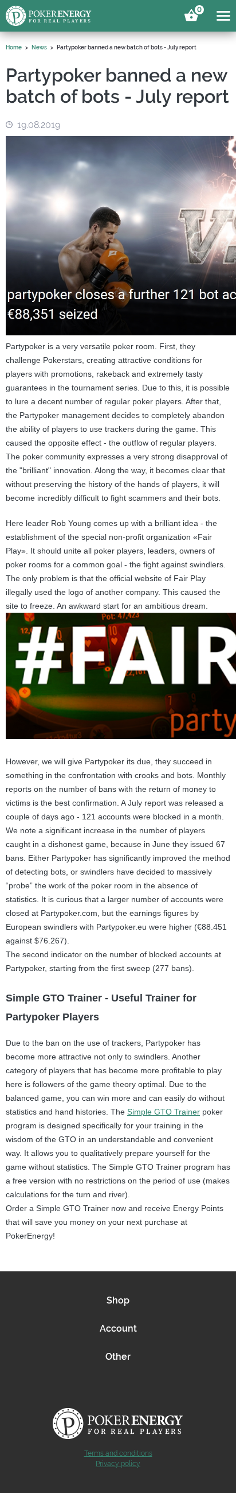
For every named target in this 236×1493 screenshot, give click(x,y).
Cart (197, 11)
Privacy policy (118, 1464)
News (39, 47)
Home (14, 47)
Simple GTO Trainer (163, 1111)
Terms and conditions (118, 1453)
